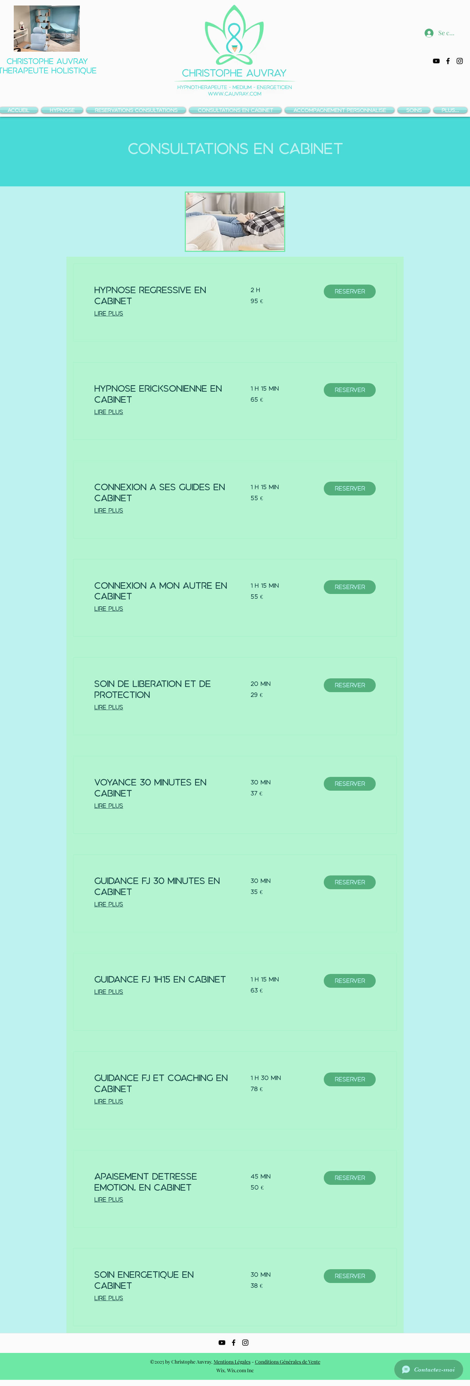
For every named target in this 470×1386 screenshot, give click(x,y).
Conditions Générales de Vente (287, 1361)
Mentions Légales (232, 1361)
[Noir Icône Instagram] (460, 61)
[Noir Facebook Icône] (448, 61)
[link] (164, 296)
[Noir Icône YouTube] (436, 61)
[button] (350, 291)
